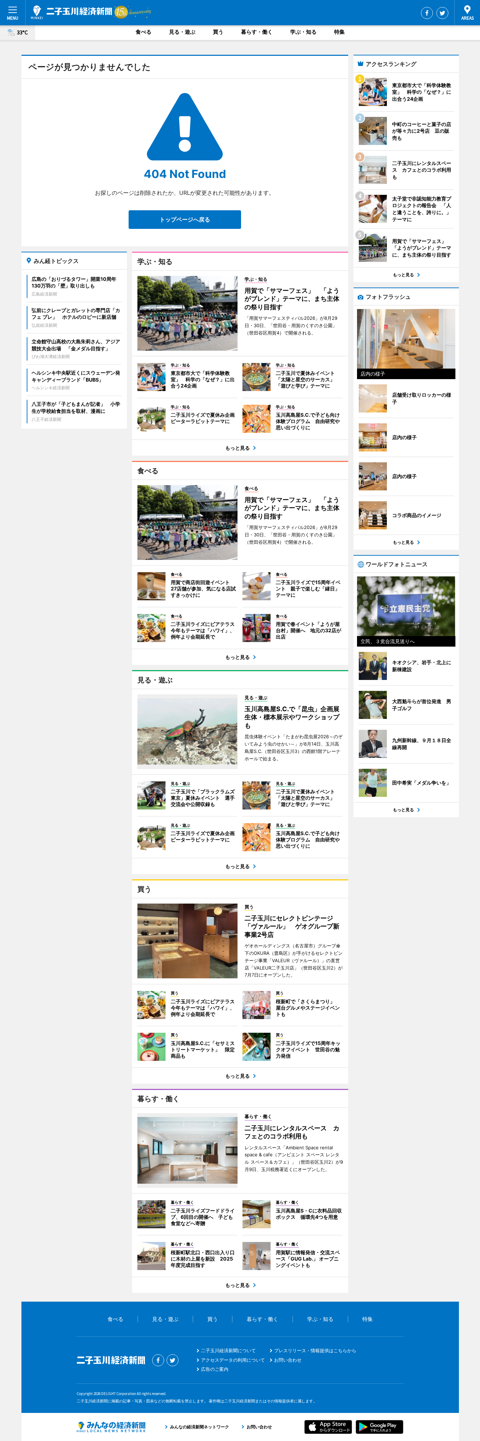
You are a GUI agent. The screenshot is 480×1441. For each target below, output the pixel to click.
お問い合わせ (287, 1360)
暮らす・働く (257, 31)
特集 (339, 31)
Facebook (427, 13)
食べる (143, 31)
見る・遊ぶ (182, 31)
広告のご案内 (214, 1369)
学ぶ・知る (303, 31)
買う (218, 31)
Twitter (442, 13)
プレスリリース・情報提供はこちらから (315, 1350)
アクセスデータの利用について (233, 1360)
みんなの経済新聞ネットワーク (111, 1427)
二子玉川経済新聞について (228, 1350)
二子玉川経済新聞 (71, 12)
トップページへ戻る (185, 219)
